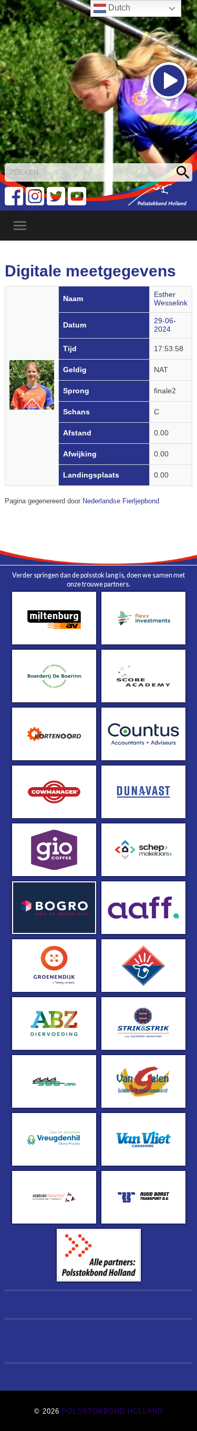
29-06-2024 (165, 325)
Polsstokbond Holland (112, 1411)
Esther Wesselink (171, 299)
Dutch (118, 7)
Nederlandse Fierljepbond (120, 501)
